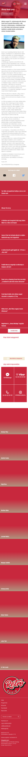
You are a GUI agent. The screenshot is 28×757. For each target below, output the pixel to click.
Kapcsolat (4, 710)
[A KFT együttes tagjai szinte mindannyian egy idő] (21, 344)
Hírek (2, 700)
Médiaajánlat (4, 728)
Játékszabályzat (5, 726)
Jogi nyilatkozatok (6, 723)
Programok (4, 703)
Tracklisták (4, 708)
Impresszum (4, 721)
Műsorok (3, 705)
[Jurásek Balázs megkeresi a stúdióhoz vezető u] (14, 344)
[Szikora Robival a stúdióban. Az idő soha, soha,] (14, 351)
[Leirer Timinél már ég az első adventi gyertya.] (21, 351)
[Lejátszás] (14, 4)
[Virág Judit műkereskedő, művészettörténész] (7, 344)
